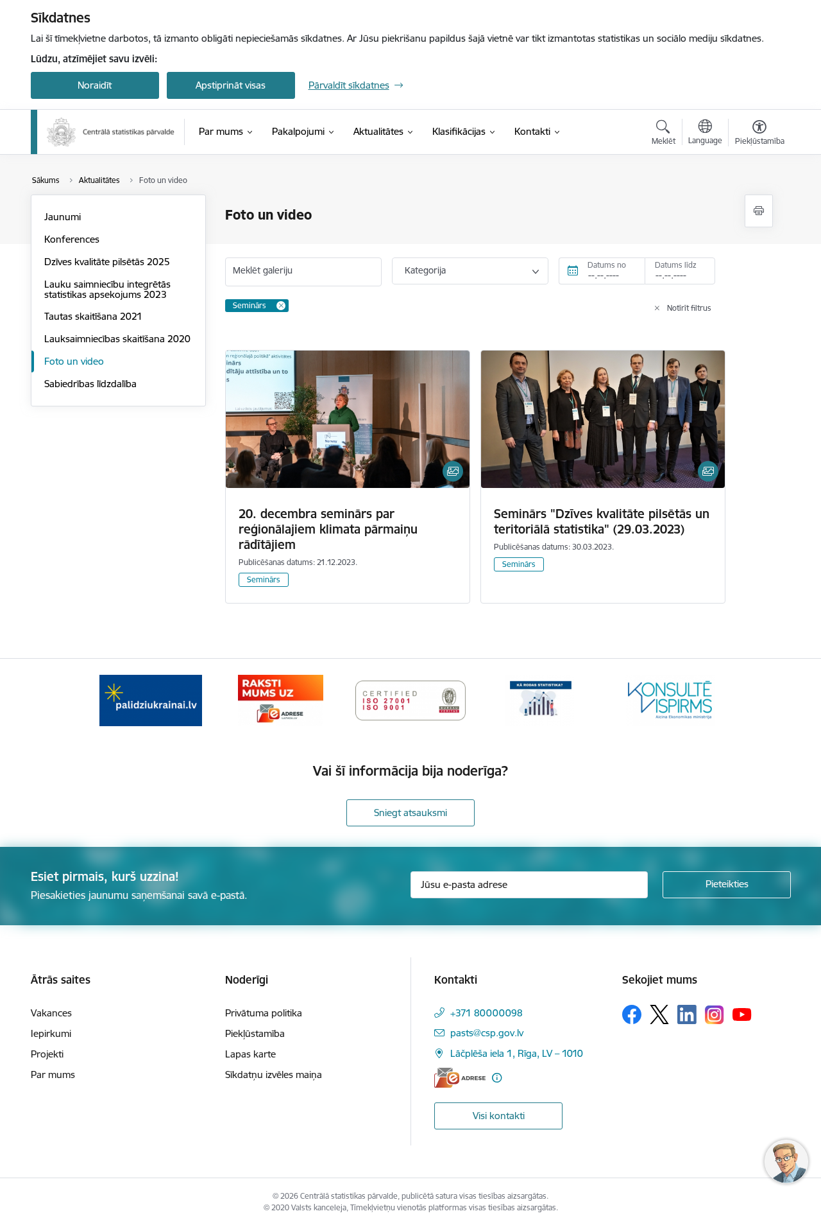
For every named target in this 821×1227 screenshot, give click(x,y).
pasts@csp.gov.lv (486, 1033)
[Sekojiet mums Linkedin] (687, 1014)
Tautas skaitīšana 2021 (93, 316)
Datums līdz (676, 265)
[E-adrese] (460, 1077)
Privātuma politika (263, 1013)
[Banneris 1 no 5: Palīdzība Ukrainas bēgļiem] (150, 699)
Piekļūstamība (255, 1033)
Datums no (607, 265)
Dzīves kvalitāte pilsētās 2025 (107, 262)
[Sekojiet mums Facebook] (631, 1014)
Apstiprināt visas (231, 85)
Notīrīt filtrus (689, 308)
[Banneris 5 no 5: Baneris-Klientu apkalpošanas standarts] (670, 699)
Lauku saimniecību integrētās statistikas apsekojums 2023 (107, 289)
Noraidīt (95, 85)
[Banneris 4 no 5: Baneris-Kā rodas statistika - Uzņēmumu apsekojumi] (540, 699)
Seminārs (263, 579)
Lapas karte (250, 1054)
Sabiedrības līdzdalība (90, 384)
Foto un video (74, 361)
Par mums (53, 1074)
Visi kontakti (499, 1116)
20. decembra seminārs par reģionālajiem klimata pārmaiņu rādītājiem (328, 529)
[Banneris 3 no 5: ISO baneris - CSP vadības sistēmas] (410, 699)
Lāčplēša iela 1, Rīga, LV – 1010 (516, 1053)
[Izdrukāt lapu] (758, 211)
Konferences (71, 239)
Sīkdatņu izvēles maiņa (273, 1074)
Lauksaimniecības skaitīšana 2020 (117, 339)
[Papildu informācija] (497, 1078)
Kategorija (425, 270)
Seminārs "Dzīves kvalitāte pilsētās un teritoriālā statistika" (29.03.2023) (601, 521)
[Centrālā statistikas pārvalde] (111, 131)
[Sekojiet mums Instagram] (714, 1014)
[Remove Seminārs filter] (280, 305)
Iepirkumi (51, 1033)
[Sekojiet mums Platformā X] (659, 1014)
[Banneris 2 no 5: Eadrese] (280, 699)
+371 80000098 (486, 1013)
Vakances (51, 1013)
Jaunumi (62, 217)
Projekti (47, 1054)
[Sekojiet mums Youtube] (742, 1014)
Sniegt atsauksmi (410, 812)
